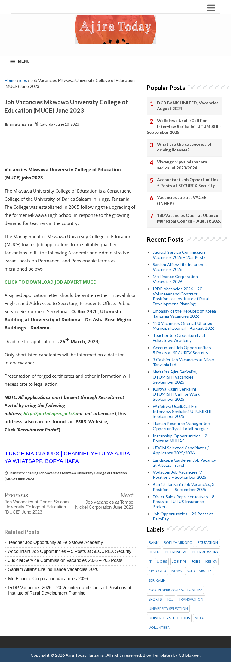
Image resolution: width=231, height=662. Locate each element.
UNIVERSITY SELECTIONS (169, 618)
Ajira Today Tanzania (85, 655)
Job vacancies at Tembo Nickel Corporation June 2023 (104, 504)
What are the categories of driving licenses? (184, 147)
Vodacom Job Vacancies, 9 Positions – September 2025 (179, 474)
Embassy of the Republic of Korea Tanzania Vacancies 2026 (184, 313)
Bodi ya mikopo (178, 543)
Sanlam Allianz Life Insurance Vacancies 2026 (53, 569)
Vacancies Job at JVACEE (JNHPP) (181, 200)
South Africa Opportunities (175, 590)
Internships (175, 552)
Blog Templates (157, 655)
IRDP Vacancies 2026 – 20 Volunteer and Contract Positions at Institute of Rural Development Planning (69, 590)
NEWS (176, 571)
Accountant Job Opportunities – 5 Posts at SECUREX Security (69, 551)
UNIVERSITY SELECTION (168, 609)
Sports (155, 599)
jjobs (162, 561)
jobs (23, 80)
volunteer (159, 627)
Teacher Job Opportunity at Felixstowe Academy (55, 542)
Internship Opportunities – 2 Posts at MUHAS (180, 438)
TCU (170, 599)
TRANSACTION (191, 599)
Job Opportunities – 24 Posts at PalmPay (183, 516)
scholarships (199, 571)
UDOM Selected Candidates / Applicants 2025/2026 (181, 450)
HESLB (154, 552)
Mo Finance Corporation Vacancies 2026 (48, 578)
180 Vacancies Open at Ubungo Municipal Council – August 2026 (189, 218)
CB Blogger (189, 655)
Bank (154, 543)
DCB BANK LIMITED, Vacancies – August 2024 (189, 105)
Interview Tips (205, 552)
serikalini (158, 580)
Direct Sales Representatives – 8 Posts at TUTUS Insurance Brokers (183, 501)
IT (150, 561)
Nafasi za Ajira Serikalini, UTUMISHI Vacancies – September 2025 (175, 377)
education (208, 543)
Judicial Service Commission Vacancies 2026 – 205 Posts (65, 560)
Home (10, 80)
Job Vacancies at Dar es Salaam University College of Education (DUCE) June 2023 (37, 506)
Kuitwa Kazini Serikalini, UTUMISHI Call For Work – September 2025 (178, 394)
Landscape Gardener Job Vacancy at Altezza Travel (184, 462)
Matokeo (157, 571)
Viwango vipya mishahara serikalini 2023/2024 (182, 164)
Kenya (211, 561)
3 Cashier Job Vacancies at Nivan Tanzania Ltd (183, 362)
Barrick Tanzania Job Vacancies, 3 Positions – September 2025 (183, 487)
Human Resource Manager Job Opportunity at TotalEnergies (181, 426)
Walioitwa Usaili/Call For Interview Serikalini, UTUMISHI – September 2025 (184, 126)
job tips (179, 561)
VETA (199, 618)
